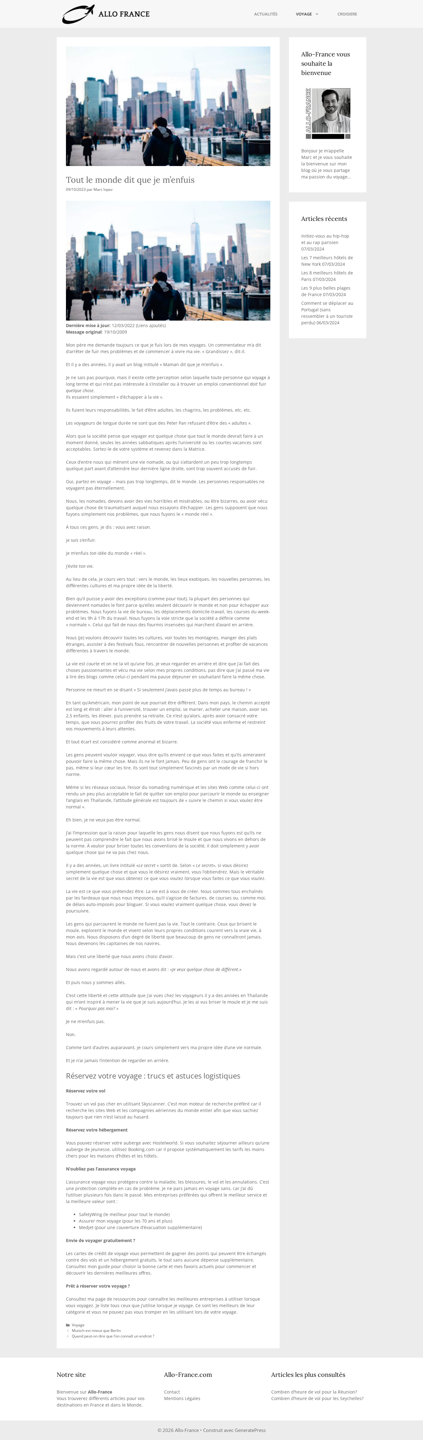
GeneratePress (250, 1430)
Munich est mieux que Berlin (96, 1330)
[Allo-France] (105, 14)
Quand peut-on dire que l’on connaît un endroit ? (113, 1335)
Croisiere (347, 14)
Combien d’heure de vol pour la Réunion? (314, 1392)
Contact (172, 1392)
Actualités (265, 14)
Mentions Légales (182, 1398)
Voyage (304, 14)
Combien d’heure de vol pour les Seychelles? (317, 1398)
